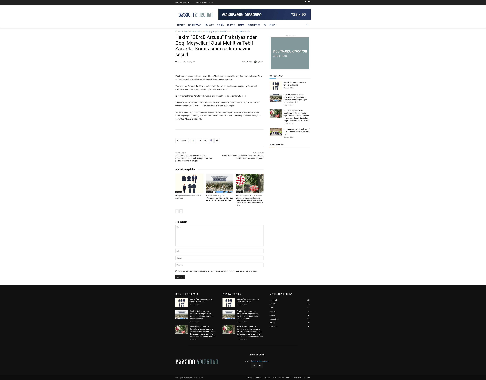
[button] (308, 25)
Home (177, 32)
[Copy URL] (216, 140)
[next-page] (181, 211)
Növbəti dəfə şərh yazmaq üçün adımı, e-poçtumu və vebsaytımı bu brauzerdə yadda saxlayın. (218, 271)
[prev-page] (177, 211)
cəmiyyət (179, 192)
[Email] (199, 140)
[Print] (205, 140)
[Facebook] (305, 1)
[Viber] (211, 140)
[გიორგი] (255, 61)
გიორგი (260, 62)
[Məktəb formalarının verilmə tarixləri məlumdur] (189, 183)
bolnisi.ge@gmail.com (260, 361)
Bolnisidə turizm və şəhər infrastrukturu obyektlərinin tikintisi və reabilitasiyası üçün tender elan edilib (219, 198)
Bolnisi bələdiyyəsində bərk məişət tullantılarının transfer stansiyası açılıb (297, 131)
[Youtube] (309, 1)
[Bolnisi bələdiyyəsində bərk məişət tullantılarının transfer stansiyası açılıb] (276, 132)
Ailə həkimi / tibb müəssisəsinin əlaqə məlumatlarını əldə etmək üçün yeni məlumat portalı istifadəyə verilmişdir (193, 158)
